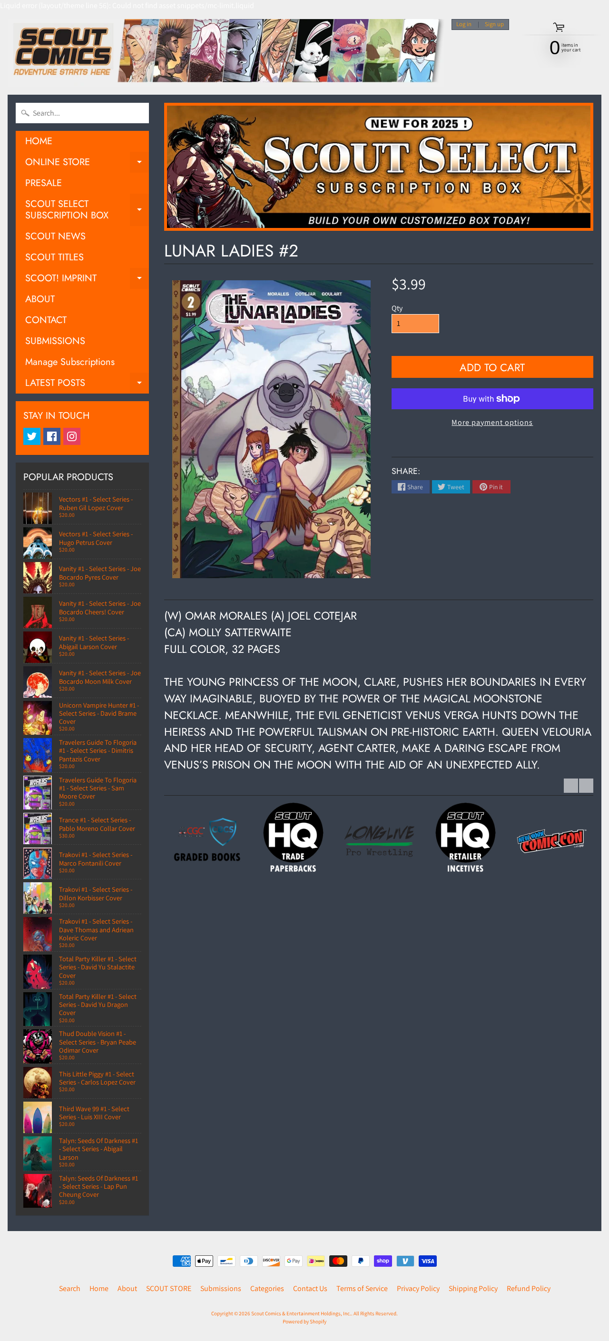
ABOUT (40, 299)
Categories (267, 1288)
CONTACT (46, 320)
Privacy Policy (418, 1288)
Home (98, 1288)
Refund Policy (528, 1288)
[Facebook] (51, 436)
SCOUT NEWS (55, 236)
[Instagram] (71, 436)
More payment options (492, 422)
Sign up (494, 24)
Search (69, 1288)
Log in (463, 24)
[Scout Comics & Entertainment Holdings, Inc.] (226, 53)
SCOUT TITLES (54, 257)
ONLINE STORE (87, 164)
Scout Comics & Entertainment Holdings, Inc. (301, 1313)
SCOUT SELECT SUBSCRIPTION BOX (87, 210)
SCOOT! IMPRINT (87, 280)
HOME (38, 141)
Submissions (220, 1288)
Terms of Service (362, 1288)
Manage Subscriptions (70, 362)
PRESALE (43, 183)
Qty (397, 308)
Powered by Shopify (304, 1321)
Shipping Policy (473, 1288)
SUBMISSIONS (55, 341)
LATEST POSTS (87, 385)
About (127, 1288)
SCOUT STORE (168, 1288)
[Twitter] (31, 436)
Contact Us (310, 1288)
